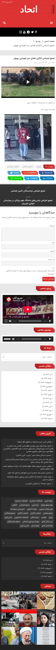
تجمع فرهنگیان (9, 513)
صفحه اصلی (49, 41)
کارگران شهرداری (12, 166)
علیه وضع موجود (46, 505)
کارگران (14, 505)
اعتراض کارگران (35, 513)
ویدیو (38, 41)
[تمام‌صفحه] (6, 321)
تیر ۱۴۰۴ (48, 374)
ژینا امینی (35, 505)
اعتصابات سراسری (21, 500)
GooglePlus (31, 172)
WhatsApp (17, 178)
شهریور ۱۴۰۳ (47, 414)
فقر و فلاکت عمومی (45, 509)
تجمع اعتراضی (28, 166)
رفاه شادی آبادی (47, 525)
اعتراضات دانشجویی (21, 517)
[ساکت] (10, 321)
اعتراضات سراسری (36, 500)
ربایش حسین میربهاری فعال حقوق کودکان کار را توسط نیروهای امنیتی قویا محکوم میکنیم (28, 467)
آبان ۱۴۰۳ (48, 406)
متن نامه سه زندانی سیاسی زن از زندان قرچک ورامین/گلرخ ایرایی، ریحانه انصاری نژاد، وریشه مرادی (29, 460)
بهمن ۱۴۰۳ (47, 394)
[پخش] (50, 321)
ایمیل (52, 251)
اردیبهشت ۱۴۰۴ (46, 382)
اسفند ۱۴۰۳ (47, 390)
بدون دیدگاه (38, 62)
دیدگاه (52, 226)
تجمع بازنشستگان (13, 521)
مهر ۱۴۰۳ (48, 410)
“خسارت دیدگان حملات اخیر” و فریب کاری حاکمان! (33, 455)
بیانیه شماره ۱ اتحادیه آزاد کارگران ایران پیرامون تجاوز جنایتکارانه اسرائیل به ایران (30, 478)
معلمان (43, 517)
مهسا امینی (48, 500)
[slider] (7, 338)
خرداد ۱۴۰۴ (47, 378)
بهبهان (39, 166)
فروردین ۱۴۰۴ (46, 386)
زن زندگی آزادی (47, 521)
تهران (50, 517)
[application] (28, 309)
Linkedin (49, 178)
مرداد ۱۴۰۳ (47, 418)
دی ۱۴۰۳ (48, 398)
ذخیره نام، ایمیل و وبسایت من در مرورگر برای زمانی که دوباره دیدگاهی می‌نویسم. (30, 272)
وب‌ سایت (51, 259)
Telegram (33, 178)
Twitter (16, 172)
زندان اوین (8, 517)
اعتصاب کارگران (23, 513)
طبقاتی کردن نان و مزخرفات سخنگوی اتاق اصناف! (34, 442)
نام (53, 242)
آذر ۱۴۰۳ (48, 402)
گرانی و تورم (24, 525)
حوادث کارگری (32, 509)
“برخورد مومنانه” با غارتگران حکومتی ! (38, 483)
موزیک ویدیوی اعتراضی (31, 521)
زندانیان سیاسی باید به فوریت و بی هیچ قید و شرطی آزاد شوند (29, 472)
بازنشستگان (35, 517)
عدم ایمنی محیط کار (18, 509)
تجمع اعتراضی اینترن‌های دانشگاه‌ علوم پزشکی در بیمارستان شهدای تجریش (28, 202)
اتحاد (29, 9)
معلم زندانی (35, 525)
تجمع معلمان (47, 513)
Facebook (48, 172)
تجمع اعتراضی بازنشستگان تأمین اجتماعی (28, 191)
